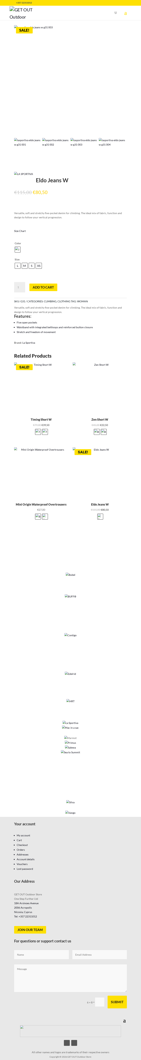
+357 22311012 (24, 2)
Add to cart (43, 287)
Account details (26, 859)
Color (18, 243)
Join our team (30, 930)
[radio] (17, 249)
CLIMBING (50, 301)
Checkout (22, 844)
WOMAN (82, 301)
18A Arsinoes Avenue (26, 903)
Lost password (25, 868)
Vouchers (22, 864)
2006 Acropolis (23, 907)
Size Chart (20, 230)
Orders (21, 849)
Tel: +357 (25, 916)
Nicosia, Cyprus (23, 912)
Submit (117, 1002)
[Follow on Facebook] (67, 1043)
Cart (19, 840)
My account (23, 835)
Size (17, 259)
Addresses (22, 854)
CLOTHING (63, 301)
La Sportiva (28, 342)
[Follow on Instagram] (74, 1043)
